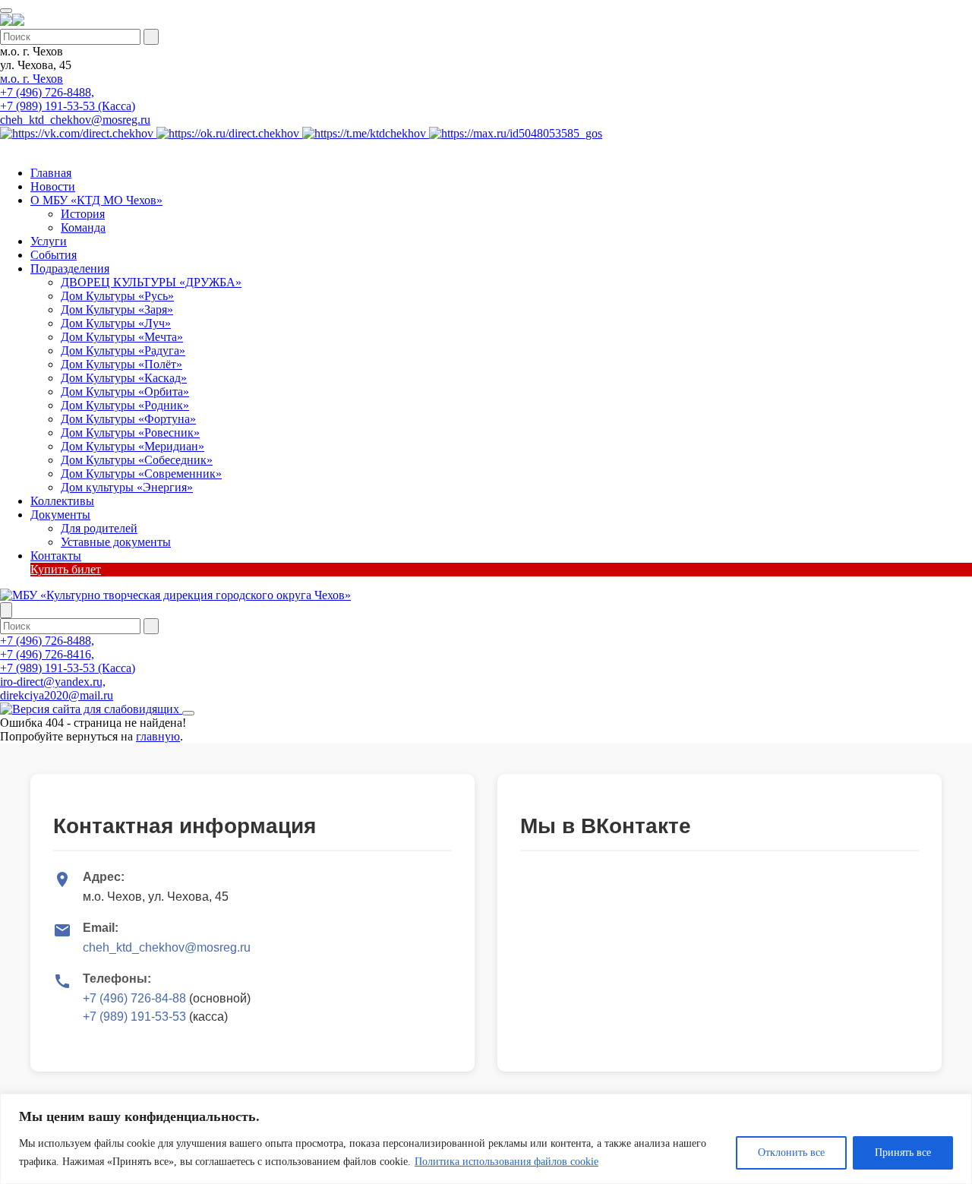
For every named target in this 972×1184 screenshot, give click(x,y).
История (83, 213)
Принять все (903, 1152)
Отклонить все (791, 1152)
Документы (60, 514)
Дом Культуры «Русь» (117, 295)
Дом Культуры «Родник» (125, 405)
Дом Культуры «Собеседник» (137, 459)
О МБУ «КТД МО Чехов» (96, 200)
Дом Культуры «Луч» (116, 323)
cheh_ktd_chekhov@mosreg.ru (75, 119)
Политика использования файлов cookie (506, 1161)
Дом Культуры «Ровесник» (130, 432)
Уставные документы (116, 541)
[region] (486, 1139)
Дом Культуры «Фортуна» (128, 418)
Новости (52, 186)
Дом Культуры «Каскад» (124, 377)
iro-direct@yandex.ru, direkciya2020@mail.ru (56, 688)
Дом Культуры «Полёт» (121, 364)
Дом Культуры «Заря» (117, 309)
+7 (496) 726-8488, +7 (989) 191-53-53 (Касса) (67, 99)
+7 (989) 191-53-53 (134, 1016)
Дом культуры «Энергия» (127, 487)
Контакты (55, 555)
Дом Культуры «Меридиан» (132, 446)
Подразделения (69, 268)
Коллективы (62, 500)
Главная (50, 172)
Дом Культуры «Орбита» (125, 391)
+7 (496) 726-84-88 (134, 998)
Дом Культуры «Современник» (141, 473)
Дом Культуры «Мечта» (122, 336)
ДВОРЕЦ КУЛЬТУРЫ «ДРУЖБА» (151, 282)
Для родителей (99, 528)
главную (158, 736)
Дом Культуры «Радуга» (123, 350)
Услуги (48, 241)
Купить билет (65, 569)
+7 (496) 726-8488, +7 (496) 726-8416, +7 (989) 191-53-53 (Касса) (67, 654)
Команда (83, 227)
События (53, 254)
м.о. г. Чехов (31, 78)
